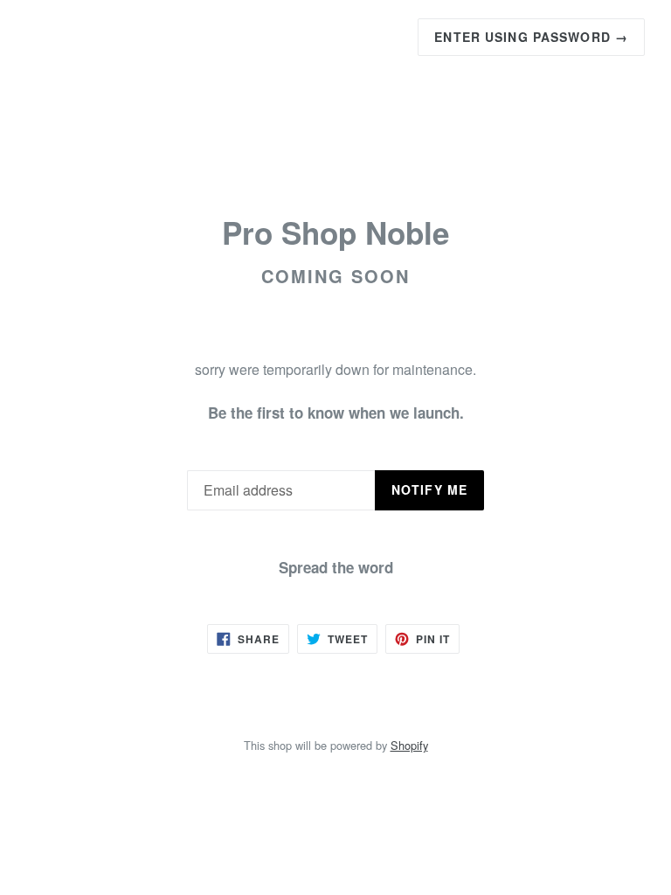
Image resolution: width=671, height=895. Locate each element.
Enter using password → (531, 36)
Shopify (409, 745)
